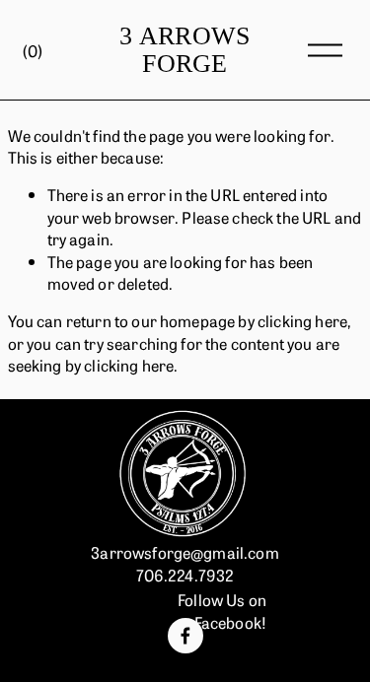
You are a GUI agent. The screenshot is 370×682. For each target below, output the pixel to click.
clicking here (302, 320)
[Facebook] (185, 635)
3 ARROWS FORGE (184, 50)
